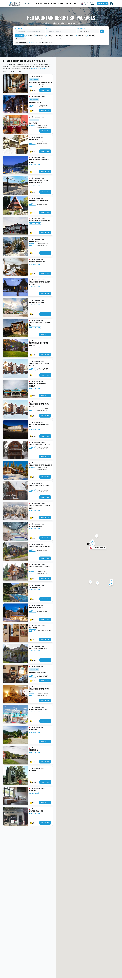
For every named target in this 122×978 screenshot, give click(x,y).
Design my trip (103, 3)
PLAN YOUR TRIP (40, 3)
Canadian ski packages (38, 68)
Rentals (91, 35)
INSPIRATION (53, 3)
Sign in (31, 42)
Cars (49, 35)
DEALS (62, 3)
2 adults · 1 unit (84, 31)
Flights (30, 35)
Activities (40, 35)
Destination (18, 28)
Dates (47, 28)
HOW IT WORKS (71, 3)
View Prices (45, 90)
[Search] (102, 31)
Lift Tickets (69, 35)
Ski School (81, 35)
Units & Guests (81, 28)
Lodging (20, 35)
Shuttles (58, 35)
